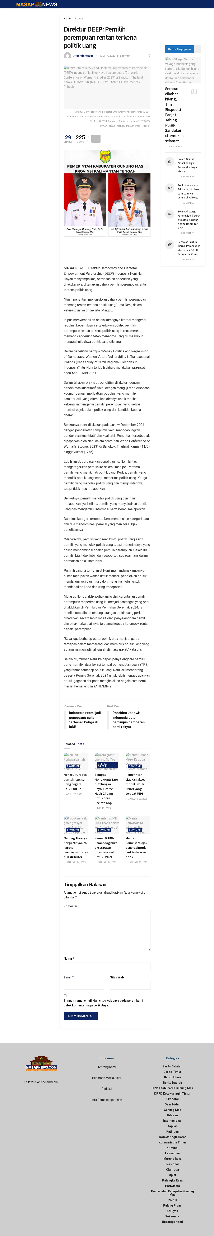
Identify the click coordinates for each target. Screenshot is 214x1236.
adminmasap (85, 55)
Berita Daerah (103, 765)
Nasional (172, 1164)
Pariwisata (172, 1186)
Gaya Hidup (172, 1104)
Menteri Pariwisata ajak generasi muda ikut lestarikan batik (136, 847)
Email (69, 977)
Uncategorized (172, 1221)
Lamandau (172, 1153)
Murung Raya (172, 1158)
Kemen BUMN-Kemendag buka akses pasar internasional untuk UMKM (106, 847)
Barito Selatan (172, 1066)
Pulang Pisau (172, 1205)
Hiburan (172, 1115)
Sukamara (172, 1216)
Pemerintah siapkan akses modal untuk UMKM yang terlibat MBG (135, 783)
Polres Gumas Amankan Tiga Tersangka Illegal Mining (187, 165)
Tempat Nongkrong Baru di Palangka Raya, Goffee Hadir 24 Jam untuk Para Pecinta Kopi (106, 788)
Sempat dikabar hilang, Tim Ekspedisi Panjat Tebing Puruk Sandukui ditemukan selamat (174, 114)
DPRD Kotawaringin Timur (172, 1093)
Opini (172, 1175)
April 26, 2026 (74, 794)
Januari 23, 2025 (137, 862)
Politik (172, 1200)
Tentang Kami (107, 1067)
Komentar (71, 906)
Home (67, 18)
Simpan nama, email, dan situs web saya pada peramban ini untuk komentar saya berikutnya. (104, 1003)
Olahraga (172, 1169)
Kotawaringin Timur (172, 1142)
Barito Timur (172, 1071)
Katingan (172, 1131)
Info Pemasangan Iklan (107, 1099)
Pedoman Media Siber (106, 1078)
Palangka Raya (172, 1180)
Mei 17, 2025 (104, 808)
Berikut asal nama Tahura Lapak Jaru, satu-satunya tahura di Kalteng (189, 191)
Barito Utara (172, 1077)
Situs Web (117, 977)
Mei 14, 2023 (107, 55)
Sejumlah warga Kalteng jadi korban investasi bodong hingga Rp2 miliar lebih (189, 220)
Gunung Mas (172, 1110)
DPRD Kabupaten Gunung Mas (172, 1088)
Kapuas (172, 1126)
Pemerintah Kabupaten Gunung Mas (172, 1193)
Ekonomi (80, 18)
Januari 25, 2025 (137, 799)
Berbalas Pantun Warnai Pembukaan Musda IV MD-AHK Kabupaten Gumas (189, 248)
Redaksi (107, 1088)
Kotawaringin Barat (172, 1137)
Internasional (172, 1120)
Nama (69, 958)
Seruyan (172, 1211)
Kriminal (172, 1148)
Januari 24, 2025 (75, 862)
